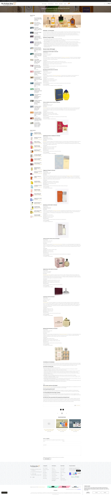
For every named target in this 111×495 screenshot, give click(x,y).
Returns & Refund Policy (55, 472)
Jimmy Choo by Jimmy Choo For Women (37, 163)
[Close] (6, 492)
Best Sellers (61, 3)
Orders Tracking (62, 472)
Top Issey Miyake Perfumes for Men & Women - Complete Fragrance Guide (37, 124)
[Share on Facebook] (61, 409)
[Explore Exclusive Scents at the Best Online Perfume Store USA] (66, 413)
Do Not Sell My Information (54, 480)
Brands (65, 3)
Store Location (62, 468)
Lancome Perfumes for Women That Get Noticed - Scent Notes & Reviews (37, 73)
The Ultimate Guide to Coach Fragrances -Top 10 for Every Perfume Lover (37, 108)
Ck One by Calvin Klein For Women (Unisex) (37, 155)
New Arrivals (45, 478)
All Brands (61, 475)
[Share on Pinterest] (63, 409)
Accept (96, 492)
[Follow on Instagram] (32, 477)
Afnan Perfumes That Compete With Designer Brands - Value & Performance (38, 44)
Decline (105, 492)
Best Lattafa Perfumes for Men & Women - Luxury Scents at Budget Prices (38, 79)
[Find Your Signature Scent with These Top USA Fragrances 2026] (58, 413)
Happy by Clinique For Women (37, 177)
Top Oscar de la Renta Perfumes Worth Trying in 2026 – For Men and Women (37, 55)
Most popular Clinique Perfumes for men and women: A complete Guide (37, 114)
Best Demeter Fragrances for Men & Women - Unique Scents (38, 28)
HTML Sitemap (62, 478)
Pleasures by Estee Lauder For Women (37, 190)
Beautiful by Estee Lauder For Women (37, 146)
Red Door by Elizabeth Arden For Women (37, 159)
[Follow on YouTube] (33, 477)
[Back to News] (62, 413)
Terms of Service (54, 475)
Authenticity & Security (55, 478)
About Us (53, 468)
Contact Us (53, 469)
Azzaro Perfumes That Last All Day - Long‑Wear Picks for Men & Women (37, 96)
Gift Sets (56, 3)
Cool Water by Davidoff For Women (38, 185)
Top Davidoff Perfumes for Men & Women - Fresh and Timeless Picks (38, 84)
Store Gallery (62, 469)
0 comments (78, 405)
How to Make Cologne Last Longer (37, 33)
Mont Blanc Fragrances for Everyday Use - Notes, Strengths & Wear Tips (38, 102)
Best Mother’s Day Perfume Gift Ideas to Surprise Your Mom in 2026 (37, 67)
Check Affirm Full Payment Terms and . (73, 489)
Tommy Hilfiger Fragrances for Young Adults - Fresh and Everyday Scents (37, 61)
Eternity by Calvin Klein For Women (37, 138)
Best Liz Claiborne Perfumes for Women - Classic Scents (37, 23)
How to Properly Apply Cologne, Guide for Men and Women (38, 18)
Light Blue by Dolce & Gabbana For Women (37, 133)
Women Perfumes (51, 3)
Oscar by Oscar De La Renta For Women (37, 203)
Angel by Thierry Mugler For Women (38, 198)
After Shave (45, 475)
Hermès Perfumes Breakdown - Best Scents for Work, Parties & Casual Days (38, 90)
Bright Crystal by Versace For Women (37, 142)
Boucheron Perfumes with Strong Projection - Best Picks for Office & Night (38, 49)
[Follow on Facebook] (30, 477)
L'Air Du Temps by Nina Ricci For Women (37, 211)
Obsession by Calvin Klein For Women (37, 150)
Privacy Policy (86, 489)
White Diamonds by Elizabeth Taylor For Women (37, 168)
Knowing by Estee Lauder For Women (37, 207)
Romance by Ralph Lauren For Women (37, 215)
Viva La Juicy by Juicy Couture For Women (37, 194)
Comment (45, 444)
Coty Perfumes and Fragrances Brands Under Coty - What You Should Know (38, 38)
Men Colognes (44, 3)
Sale (69, 3)
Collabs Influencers (63, 479)
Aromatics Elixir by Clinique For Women (37, 181)
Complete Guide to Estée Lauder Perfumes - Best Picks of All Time (37, 119)
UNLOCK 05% (4, 492)
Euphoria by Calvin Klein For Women (38, 172)
